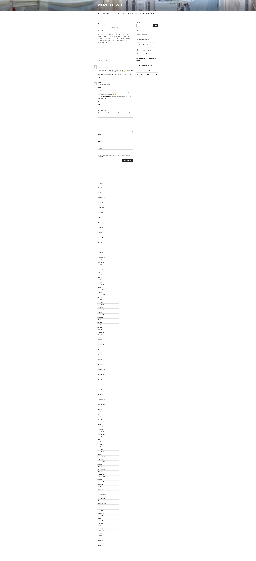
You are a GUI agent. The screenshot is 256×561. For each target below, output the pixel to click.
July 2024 (99, 190)
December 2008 (101, 426)
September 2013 (101, 294)
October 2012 (100, 312)
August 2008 (100, 436)
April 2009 (99, 416)
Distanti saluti (110, 4)
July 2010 (99, 379)
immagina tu (100, 523)
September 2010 (101, 374)
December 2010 (101, 367)
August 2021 (100, 192)
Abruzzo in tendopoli (101, 498)
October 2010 (100, 372)
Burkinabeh (99, 505)
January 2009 (100, 424)
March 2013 (100, 302)
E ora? (152, 13)
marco (99, 87)
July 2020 (99, 195)
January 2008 (100, 454)
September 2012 (101, 314)
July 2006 (99, 471)
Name (100, 134)
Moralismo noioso (101, 540)
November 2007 (101, 456)
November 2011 (100, 339)
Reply (99, 77)
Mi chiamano (121, 13)
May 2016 (99, 244)
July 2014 (99, 277)
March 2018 (100, 212)
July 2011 (99, 349)
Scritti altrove (130, 13)
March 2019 (100, 205)
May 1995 (99, 486)
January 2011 (100, 364)
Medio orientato (100, 538)
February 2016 (100, 252)
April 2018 (99, 210)
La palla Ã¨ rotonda (101, 530)
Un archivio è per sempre (141, 34)
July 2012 (99, 319)
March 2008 (100, 449)
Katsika (99, 525)
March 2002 (100, 484)
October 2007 (100, 459)
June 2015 (99, 264)
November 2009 (101, 399)
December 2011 (100, 337)
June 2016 (99, 242)
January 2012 (100, 334)
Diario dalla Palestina (101, 510)
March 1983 (100, 489)
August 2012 (100, 317)
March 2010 (100, 389)
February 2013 (100, 304)
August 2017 (100, 220)
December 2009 (101, 397)
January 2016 (100, 254)
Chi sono (114, 13)
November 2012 (100, 309)
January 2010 (100, 394)
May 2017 (99, 225)
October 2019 (100, 200)
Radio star (99, 545)
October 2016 (100, 232)
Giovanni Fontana (114, 22)
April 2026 (99, 187)
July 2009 (99, 409)
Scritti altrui (138, 13)
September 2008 (101, 434)
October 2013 (100, 292)
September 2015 (101, 262)
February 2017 (100, 227)
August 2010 (100, 377)
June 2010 (99, 382)
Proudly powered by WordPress (104, 557)
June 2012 (99, 322)
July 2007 (99, 466)
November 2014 (101, 269)
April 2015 (99, 267)
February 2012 (100, 332)
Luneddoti (99, 535)
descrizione (112, 30)
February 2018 (100, 215)
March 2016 (100, 249)
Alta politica (99, 500)
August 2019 (100, 202)
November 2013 (101, 289)
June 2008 (99, 441)
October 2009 (100, 402)
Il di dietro (99, 518)
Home (99, 13)
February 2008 (100, 451)
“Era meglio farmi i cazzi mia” (142, 44)
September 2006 (101, 469)
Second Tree (100, 548)
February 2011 (100, 362)
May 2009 (99, 414)
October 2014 (100, 272)
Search (138, 22)
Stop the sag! (146, 70)
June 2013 (99, 297)
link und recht (104, 50)
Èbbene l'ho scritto (101, 513)
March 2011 (100, 359)
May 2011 (99, 354)
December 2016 (100, 230)
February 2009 (100, 421)
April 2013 (99, 299)
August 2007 (100, 464)
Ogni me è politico (101, 543)
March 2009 (100, 419)
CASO (98, 508)
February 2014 (100, 284)
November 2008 (101, 429)
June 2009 (99, 411)
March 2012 (100, 329)
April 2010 (99, 387)
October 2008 (100, 431)
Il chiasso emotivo (140, 37)
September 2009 (101, 404)
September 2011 (101, 344)
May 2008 (99, 444)
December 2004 (101, 476)
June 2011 (99, 352)
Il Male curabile (100, 520)
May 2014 (99, 282)
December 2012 (100, 307)
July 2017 (99, 222)
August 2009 (100, 406)
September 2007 (101, 461)
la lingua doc (100, 528)
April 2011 (99, 357)
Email (99, 141)
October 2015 (100, 259)
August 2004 (100, 479)
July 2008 (99, 439)
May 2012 (99, 324)
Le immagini (146, 13)
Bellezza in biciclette (101, 503)
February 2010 (100, 392)
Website (100, 148)
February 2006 (100, 474)
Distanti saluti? (106, 13)
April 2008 (99, 446)
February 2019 (100, 207)
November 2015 (101, 257)
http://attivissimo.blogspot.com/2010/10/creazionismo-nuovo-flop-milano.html (115, 74)
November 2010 (101, 369)
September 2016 (101, 234)
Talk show (99, 550)
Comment (101, 116)
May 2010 (99, 384)
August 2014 (100, 274)
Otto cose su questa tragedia (142, 39)
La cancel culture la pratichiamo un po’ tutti (145, 42)
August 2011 (100, 347)
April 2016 (99, 247)
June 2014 (99, 279)
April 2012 (99, 327)
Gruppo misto (100, 515)
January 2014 (100, 287)
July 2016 (99, 239)
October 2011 (100, 342)
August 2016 (100, 237)
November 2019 (101, 197)
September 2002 (101, 481)
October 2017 (100, 217)
